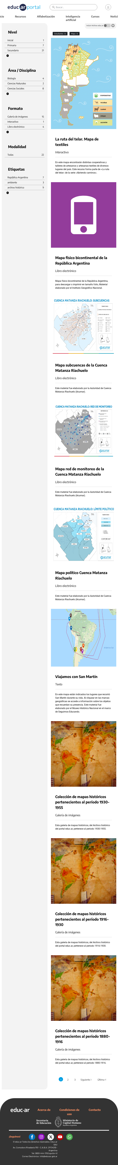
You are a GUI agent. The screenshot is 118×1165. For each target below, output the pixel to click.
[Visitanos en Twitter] (50, 1136)
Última (102, 1079)
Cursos (95, 16)
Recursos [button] (20, 16)
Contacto (95, 1109)
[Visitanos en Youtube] (60, 1136)
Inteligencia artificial (73, 18)
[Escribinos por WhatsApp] (69, 1136)
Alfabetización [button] (46, 16)
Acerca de (44, 1109)
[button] (8, 55)
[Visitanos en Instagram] (41, 1136)
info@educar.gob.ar (48, 1156)
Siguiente (86, 1079)
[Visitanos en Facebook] (32, 1136)
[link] (108, 7)
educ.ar (18, 1141)
